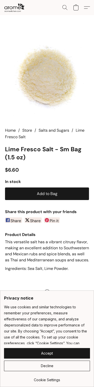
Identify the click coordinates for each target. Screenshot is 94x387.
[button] (15, 7)
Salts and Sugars (54, 130)
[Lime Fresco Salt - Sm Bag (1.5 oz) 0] (47, 77)
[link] (47, 378)
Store (27, 130)
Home (10, 130)
